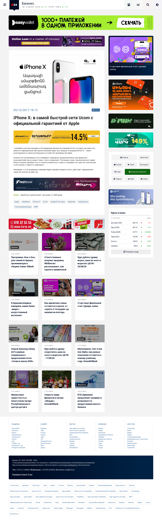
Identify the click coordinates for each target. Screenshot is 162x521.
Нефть (140, 502)
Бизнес (28, 3)
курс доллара (15, 497)
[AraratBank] (57, 136)
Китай (38, 502)
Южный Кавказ (46, 443)
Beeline (89, 508)
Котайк (100, 441)
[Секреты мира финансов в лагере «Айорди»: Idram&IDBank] (56, 379)
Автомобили (73, 437)
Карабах (101, 437)
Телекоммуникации (22, 207)
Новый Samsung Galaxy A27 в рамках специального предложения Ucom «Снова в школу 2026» (130, 69)
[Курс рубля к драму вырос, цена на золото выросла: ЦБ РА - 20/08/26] (90, 242)
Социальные (16, 437)
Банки (129, 430)
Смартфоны (83, 202)
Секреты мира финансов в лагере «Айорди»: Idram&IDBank (53, 399)
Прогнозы (36, 485)
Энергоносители (74, 439)
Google (118, 172)
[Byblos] (57, 41)
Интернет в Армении (18, 447)
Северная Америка (51, 491)
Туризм (72, 443)
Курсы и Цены (118, 213)
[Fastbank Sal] (57, 184)
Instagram (144, 165)
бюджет (72, 441)
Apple (16, 202)
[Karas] (57, 224)
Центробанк (81, 485)
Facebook (125, 157)
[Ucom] (131, 121)
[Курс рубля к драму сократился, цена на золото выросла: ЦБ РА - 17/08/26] (56, 333)
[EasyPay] (81, 22)
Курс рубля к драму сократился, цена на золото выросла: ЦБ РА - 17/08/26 (56, 353)
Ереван (100, 428)
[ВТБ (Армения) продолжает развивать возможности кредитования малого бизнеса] (90, 379)
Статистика (131, 428)
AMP (36, 207)
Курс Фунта (124, 491)
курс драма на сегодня (77, 428)
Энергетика (131, 447)
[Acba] (131, 140)
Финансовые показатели (19, 491)
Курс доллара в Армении (97, 497)
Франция (69, 508)
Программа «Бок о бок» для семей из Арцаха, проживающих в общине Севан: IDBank (23, 262)
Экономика (15, 428)
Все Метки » (14, 514)
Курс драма (66, 491)
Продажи (79, 508)
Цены (12, 508)
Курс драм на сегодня (117, 497)
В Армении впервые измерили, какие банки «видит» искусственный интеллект (23, 309)
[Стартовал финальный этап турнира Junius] (90, 288)
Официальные (16, 435)
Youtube (118, 165)
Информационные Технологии (137, 439)
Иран (42, 445)
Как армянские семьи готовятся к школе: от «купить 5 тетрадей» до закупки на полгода (56, 307)
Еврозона (111, 502)
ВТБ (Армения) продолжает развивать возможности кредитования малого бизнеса (90, 400)
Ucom (45, 202)
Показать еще (132, 252)
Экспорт (21, 508)
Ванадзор (101, 433)
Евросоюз (46, 508)
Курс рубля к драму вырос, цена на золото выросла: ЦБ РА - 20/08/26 (89, 262)
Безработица (100, 508)
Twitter (131, 165)
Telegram (118, 179)
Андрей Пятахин (58, 202)
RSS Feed (145, 157)
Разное (14, 439)
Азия (42, 437)
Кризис (129, 435)
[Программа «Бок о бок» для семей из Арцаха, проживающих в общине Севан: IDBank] (23, 242)
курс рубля (28, 497)
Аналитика (47, 502)
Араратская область (105, 439)
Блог (13, 441)
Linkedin (145, 179)
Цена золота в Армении (77, 430)
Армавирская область (105, 435)
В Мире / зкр (16, 443)
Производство (132, 443)
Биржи (129, 433)
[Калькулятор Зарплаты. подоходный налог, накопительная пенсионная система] (129, 5)
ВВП (70, 435)
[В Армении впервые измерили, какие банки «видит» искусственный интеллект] (23, 288)
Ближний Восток (46, 441)
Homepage (135, 491)
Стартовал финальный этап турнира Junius (89, 304)
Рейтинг (131, 502)
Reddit (131, 179)
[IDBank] (131, 95)
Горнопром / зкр (17, 445)
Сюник (100, 445)
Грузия (43, 447)
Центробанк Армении (96, 502)
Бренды (72, 445)
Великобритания (68, 502)
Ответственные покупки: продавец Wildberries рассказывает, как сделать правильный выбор (55, 265)
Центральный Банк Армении (78, 433)
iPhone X (36, 202)
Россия (43, 433)
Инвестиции (131, 445)
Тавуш (100, 447)
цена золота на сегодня (64, 497)
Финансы (82, 247)
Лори (100, 443)
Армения (71, 202)
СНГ (42, 439)
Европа (43, 435)
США (42, 430)
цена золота (36, 491)
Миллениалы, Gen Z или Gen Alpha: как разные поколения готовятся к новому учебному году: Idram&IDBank (90, 355)
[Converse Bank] (131, 196)
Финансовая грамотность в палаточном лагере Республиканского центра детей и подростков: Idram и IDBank (21, 403)
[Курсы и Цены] (138, 5)
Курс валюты (120, 485)
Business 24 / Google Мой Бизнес (127, 508)
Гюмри (100, 430)
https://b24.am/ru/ (70, 465)
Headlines (26, 202)
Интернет (130, 441)
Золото (114, 241)
